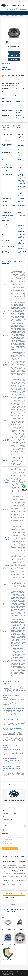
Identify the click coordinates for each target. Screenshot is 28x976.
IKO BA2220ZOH (6, 397)
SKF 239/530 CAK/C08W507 (6, 481)
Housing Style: (6, 115)
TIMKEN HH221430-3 (6, 662)
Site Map (16, 971)
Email (4, 804)
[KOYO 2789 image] (14, 31)
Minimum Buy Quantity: (9, 95)
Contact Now (14, 52)
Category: (5, 88)
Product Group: (6, 102)
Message (5, 833)
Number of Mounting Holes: (8, 106)
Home (2, 15)
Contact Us (10, 971)
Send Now (10, 848)
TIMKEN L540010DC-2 (6, 311)
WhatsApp (14, 56)
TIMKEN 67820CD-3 (6, 421)
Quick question (7, 823)
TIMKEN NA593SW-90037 (6, 364)
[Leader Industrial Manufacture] (3, 5)
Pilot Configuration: (8, 167)
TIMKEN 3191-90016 (6, 285)
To (3, 810)
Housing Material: (7, 141)
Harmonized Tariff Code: (9, 205)
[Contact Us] (24, 488)
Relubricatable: (6, 152)
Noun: (3, 209)
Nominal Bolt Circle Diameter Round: (8, 252)
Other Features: (6, 198)
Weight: (4, 98)
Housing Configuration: (9, 164)
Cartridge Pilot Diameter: (9, 224)
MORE (13, 904)
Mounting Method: (7, 110)
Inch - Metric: (6, 171)
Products (7, 15)
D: (2, 228)
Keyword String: (6, 212)
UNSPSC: (4, 202)
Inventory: (5, 92)
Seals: (4, 159)
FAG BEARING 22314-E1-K (6, 567)
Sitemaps (21, 971)
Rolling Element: (7, 134)
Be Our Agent (14, 59)
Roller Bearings (13, 15)
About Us (3, 971)
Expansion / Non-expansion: (7, 145)
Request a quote (9, 1)
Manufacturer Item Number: (7, 216)
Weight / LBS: (6, 220)
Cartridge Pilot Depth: (8, 247)
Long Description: (7, 174)
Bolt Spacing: (6, 241)
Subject (4, 817)
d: (2, 234)
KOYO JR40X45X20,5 (6, 539)
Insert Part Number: (8, 156)
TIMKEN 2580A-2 (6, 585)
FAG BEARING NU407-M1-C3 (6, 441)
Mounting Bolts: (6, 149)
